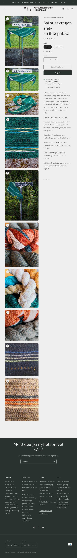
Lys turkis (58, 47)
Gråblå (48, 51)
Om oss (8, 477)
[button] (4, 9)
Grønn (48, 47)
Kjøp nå (58, 73)
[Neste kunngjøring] (73, 3)
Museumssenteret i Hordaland (18, 552)
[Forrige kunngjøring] (4, 3)
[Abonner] (54, 461)
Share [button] (47, 179)
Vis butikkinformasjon (53, 87)
